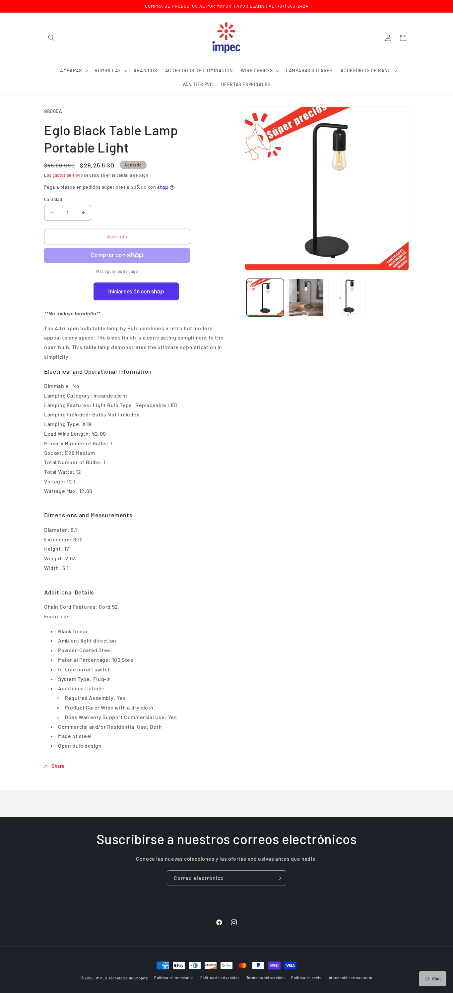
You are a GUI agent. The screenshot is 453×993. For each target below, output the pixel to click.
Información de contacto (350, 977)
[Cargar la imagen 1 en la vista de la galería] (265, 297)
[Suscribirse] (278, 878)
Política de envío (306, 977)
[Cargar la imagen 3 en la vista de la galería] (347, 297)
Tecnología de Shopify (128, 978)
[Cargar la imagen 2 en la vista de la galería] (306, 297)
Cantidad (53, 199)
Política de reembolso (174, 977)
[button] (51, 38)
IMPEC (102, 978)
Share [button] (58, 766)
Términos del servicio (265, 977)
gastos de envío (67, 175)
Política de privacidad (220, 977)
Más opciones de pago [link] (117, 271)
